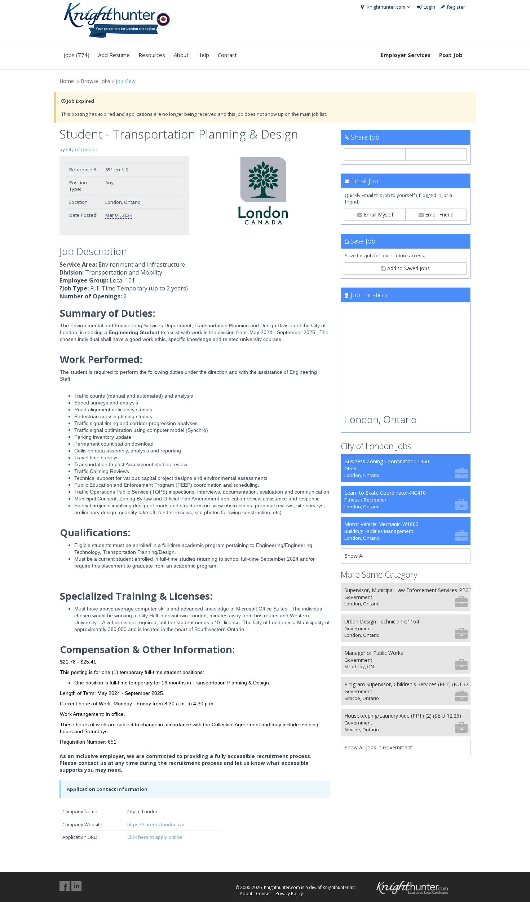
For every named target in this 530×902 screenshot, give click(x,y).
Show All (355, 555)
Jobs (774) (76, 54)
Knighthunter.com (385, 7)
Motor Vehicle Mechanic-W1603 (381, 531)
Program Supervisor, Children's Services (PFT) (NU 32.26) (407, 691)
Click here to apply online (154, 837)
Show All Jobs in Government (378, 747)
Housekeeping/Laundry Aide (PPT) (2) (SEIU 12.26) (402, 722)
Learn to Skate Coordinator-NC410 (385, 499)
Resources (151, 54)
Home (66, 81)
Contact (227, 54)
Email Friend (439, 214)
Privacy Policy (289, 893)
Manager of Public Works (373, 659)
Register (455, 7)
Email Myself (377, 214)
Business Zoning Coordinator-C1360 (386, 468)
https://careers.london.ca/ (156, 824)
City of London (81, 149)
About (181, 54)
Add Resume (114, 54)
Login (429, 7)
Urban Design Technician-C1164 (381, 628)
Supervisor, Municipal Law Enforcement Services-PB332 (407, 597)
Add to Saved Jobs (408, 268)
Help (203, 54)
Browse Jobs (95, 81)
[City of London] (265, 191)
